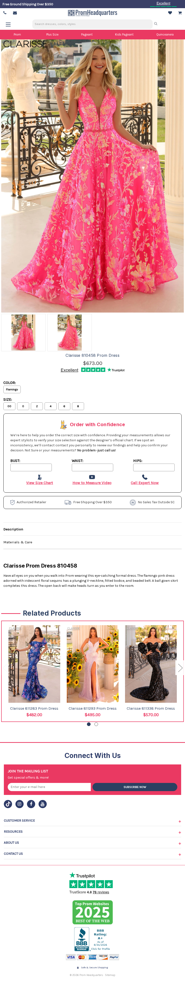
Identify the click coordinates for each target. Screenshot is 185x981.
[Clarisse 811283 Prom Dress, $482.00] (34, 664)
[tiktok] (8, 804)
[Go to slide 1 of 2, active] (89, 724)
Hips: (137, 460)
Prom (17, 34)
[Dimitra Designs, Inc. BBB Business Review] (92, 939)
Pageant (86, 34)
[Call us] (5, 13)
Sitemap (110, 975)
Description (13, 529)
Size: (7, 399)
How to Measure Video (92, 482)
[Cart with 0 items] (180, 13)
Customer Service (19, 820)
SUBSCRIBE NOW (135, 787)
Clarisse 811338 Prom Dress (151, 708)
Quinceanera (165, 34)
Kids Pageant (124, 34)
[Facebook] (31, 804)
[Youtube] (43, 804)
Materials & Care (17, 542)
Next (180, 667)
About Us (11, 843)
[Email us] (15, 13)
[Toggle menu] (10, 24)
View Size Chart (39, 482)
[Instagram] (19, 804)
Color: (9, 382)
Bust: (15, 460)
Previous (5, 667)
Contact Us (13, 854)
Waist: (77, 460)
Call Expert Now (145, 482)
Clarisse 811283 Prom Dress (34, 708)
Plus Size (52, 34)
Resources (13, 832)
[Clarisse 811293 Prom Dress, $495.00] (93, 664)
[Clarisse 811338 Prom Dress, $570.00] (151, 664)
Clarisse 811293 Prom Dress (93, 708)
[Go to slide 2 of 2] (96, 724)
